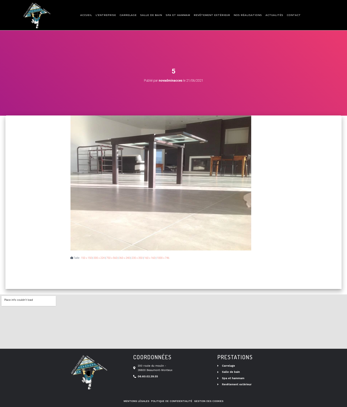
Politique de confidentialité (171, 401)
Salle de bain (151, 15)
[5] (160, 182)
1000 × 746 (163, 257)
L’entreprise (106, 15)
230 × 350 (137, 257)
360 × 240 (124, 257)
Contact (294, 15)
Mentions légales (136, 401)
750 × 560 (111, 257)
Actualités (274, 15)
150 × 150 (86, 257)
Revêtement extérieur (212, 15)
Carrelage (128, 15)
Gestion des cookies (208, 401)
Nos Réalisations (248, 15)
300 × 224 (99, 257)
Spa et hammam (178, 15)
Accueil (86, 15)
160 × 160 (149, 257)
